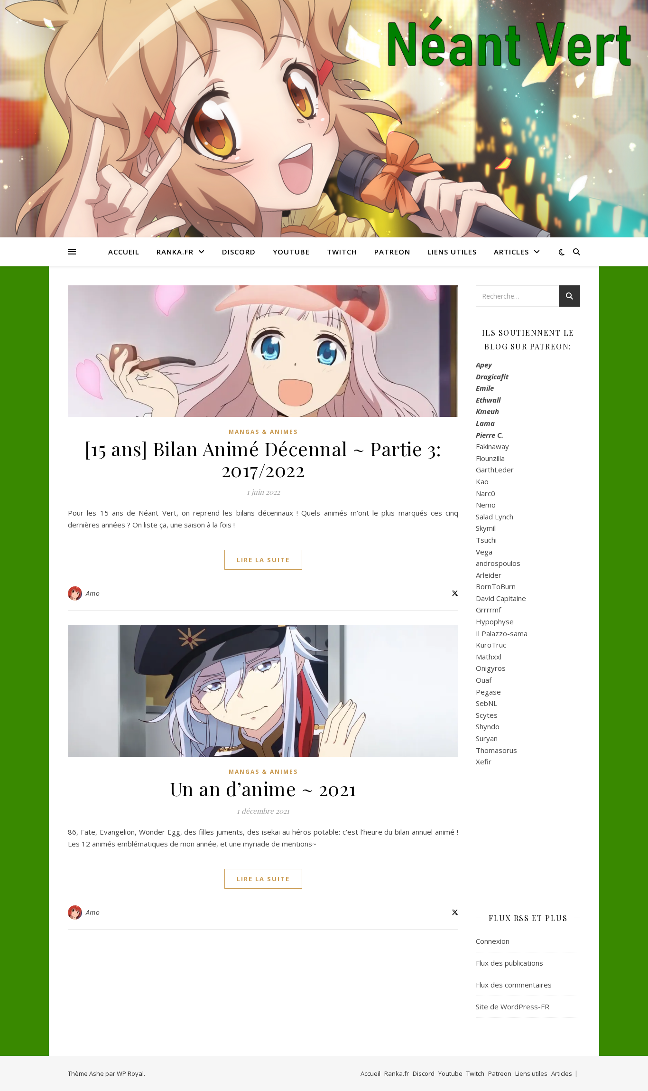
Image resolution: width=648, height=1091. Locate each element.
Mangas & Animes (263, 432)
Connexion (492, 941)
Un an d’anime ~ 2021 (263, 788)
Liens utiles (452, 251)
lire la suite (263, 559)
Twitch (342, 251)
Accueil (123, 251)
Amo (93, 593)
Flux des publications (509, 963)
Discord (239, 251)
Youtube (291, 251)
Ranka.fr (175, 251)
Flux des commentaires (514, 984)
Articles (511, 251)
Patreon (392, 251)
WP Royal (130, 1073)
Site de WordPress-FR (512, 1006)
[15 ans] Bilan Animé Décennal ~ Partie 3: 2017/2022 (263, 459)
